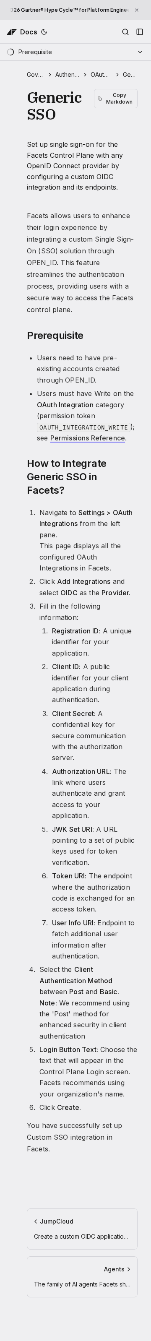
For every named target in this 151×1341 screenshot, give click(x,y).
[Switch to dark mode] (44, 32)
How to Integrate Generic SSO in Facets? (67, 476)
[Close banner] (137, 10)
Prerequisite (55, 335)
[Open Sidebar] (140, 32)
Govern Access (35, 74)
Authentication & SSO (67, 74)
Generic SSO (130, 74)
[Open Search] (125, 32)
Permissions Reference (87, 438)
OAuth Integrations (101, 74)
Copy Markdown (119, 98)
